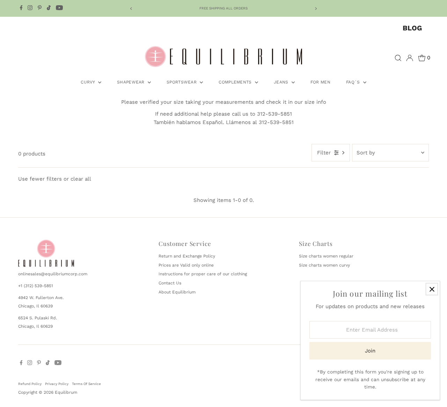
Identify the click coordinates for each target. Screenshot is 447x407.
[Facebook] (21, 8)
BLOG (412, 28)
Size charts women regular (326, 256)
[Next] (316, 8)
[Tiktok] (48, 8)
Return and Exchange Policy (187, 256)
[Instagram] (30, 8)
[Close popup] (432, 289)
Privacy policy (56, 384)
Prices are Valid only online (186, 265)
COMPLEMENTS (236, 82)
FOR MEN (320, 82)
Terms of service (86, 384)
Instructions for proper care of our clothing (203, 273)
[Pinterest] (39, 8)
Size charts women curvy (324, 265)
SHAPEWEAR (131, 82)
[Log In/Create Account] (409, 58)
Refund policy (30, 384)
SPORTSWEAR (182, 82)
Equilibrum (66, 392)
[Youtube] (59, 8)
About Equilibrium (177, 292)
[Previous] (131, 8)
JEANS (282, 82)
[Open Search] (398, 58)
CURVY (88, 82)
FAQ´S (353, 82)
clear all (81, 179)
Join (370, 351)
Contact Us (170, 283)
